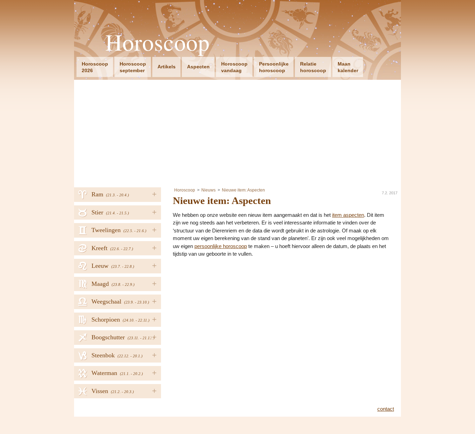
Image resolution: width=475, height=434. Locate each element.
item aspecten (348, 215)
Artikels (167, 66)
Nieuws (208, 190)
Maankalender (348, 67)
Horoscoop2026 (95, 67)
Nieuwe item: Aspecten (243, 190)
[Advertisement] (237, 131)
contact (385, 409)
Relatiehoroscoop (313, 67)
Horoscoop (157, 42)
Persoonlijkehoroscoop (274, 67)
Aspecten (198, 66)
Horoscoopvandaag (234, 67)
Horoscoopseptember (133, 67)
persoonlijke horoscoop (220, 246)
